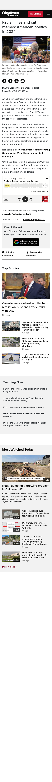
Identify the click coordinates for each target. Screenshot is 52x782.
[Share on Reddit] (16, 81)
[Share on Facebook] (10, 81)
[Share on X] (4, 81)
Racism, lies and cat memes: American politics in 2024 (24, 27)
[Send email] (23, 81)
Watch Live (35, 14)
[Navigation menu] (48, 14)
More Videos (8, 566)
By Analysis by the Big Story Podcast (20, 88)
